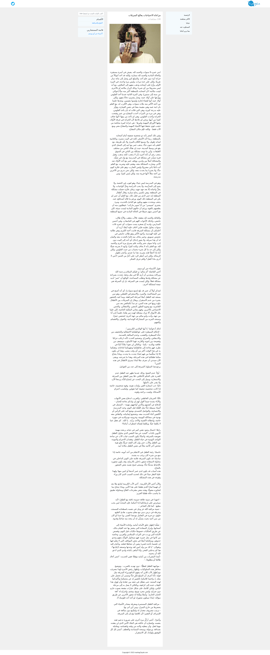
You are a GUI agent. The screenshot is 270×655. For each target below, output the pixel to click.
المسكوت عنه (185, 27)
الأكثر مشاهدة (185, 19)
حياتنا (188, 23)
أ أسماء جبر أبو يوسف (95, 34)
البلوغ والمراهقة (97, 23)
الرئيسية (187, 15)
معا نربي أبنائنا (185, 31)
